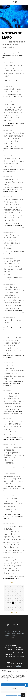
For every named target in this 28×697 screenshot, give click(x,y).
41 (5, 598)
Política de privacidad (17, 695)
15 (20, 589)
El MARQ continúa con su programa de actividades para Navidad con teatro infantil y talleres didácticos (13, 241)
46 (17, 598)
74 (8, 607)
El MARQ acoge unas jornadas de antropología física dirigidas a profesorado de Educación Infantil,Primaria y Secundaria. (13, 455)
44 (12, 598)
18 (8, 591)
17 (5, 591)
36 (12, 596)
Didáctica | (16, 632)
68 (12, 605)
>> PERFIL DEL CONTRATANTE (13, 647)
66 (8, 605)
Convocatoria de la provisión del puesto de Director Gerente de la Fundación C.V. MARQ (13, 480)
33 (5, 596)
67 (10, 605)
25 (5, 593)
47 (20, 598)
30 (17, 593)
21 (15, 591)
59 (10, 602)
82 (15, 609)
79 (20, 607)
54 (17, 600)
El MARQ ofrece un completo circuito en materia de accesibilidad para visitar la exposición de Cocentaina (14, 505)
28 (12, 593)
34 (8, 596)
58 (8, 602)
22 (17, 591)
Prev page (14, 582)
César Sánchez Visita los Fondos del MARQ (13, 90)
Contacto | (8, 633)
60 (12, 602)
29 (15, 593)
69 (15, 605)
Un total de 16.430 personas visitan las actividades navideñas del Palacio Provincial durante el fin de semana (12, 267)
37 (15, 596)
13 (15, 589)
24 (22, 591)
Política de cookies (9, 695)
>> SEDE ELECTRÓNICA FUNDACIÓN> (15, 649)
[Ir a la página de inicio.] (14, 3)
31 (20, 593)
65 (5, 605)
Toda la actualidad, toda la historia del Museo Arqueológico (13, 44)
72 (22, 605)
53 (15, 600)
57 (5, 602)
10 (8, 589)
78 (17, 607)
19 (10, 591)
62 (17, 602)
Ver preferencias (14, 692)
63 (20, 602)
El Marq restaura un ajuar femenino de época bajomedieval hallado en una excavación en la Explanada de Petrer (12, 344)
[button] (26, 671)
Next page (13, 612)
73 (5, 607)
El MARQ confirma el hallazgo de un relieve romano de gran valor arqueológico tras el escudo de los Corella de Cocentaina (13, 566)
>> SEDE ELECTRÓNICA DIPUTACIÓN (14, 656)
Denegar (14, 688)
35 (10, 596)
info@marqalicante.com (11, 635)
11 (10, 589)
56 (22, 600)
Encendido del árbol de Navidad (13, 321)
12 (12, 589)
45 (15, 598)
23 (20, 591)
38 (17, 596)
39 (20, 596)
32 (22, 593)
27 (10, 593)
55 (20, 600)
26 (8, 593)
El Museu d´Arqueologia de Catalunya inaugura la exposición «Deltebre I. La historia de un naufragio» (13, 138)
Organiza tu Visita (16, 630)
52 (12, 600)
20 (12, 591)
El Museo (7, 630)
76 (12, 607)
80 (22, 607)
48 (22, 598)
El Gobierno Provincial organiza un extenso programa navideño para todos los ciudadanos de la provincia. (13, 427)
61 (15, 602)
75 (10, 607)
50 (8, 600)
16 (22, 589)
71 (20, 605)
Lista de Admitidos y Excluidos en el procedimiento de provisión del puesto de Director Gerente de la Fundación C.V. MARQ (13, 400)
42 (8, 598)
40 (22, 596)
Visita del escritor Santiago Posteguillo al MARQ (13, 182)
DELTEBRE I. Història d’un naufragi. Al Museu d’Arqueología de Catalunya (13, 162)
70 (17, 605)
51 (10, 600)
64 (22, 602)
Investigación (8, 632)
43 (10, 598)
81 (12, 609)
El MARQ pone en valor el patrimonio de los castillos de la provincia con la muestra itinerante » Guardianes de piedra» (13, 372)
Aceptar (14, 685)
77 (15, 607)
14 (17, 589)
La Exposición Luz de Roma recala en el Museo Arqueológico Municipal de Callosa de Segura (13, 70)
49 (5, 600)
